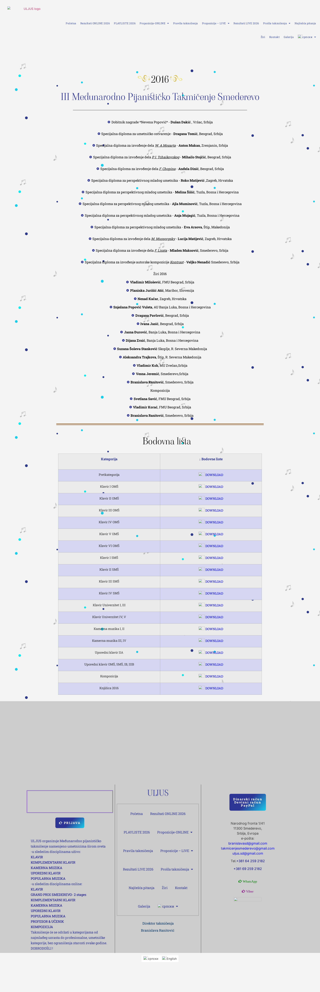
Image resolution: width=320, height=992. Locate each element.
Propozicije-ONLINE (152, 23)
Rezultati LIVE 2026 (246, 23)
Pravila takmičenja (185, 23)
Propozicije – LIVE (214, 23)
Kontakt (274, 37)
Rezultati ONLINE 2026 (95, 23)
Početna (71, 23)
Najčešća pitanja (305, 23)
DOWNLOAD (214, 475)
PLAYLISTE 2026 (125, 23)
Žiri (263, 37)
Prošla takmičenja (275, 23)
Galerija (289, 37)
